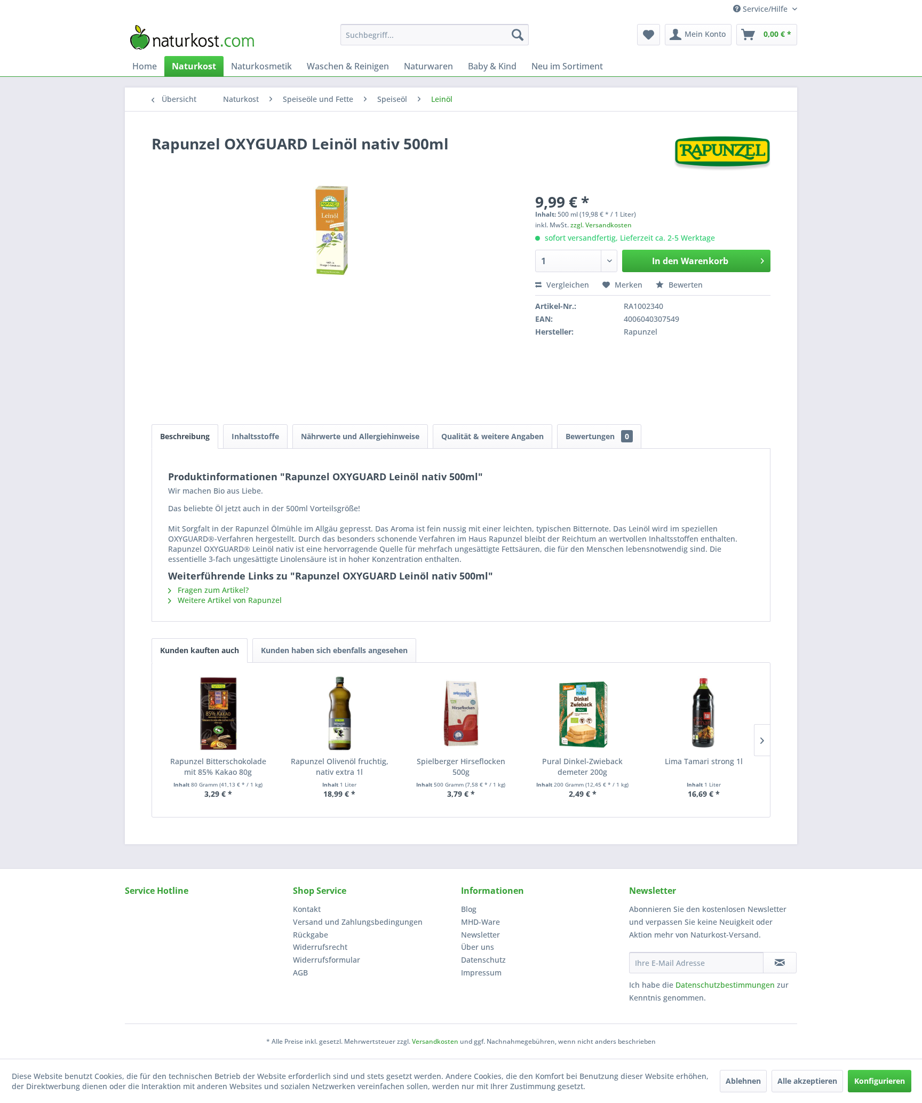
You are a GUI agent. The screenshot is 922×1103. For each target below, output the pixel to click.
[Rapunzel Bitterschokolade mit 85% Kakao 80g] (218, 713)
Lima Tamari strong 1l (704, 761)
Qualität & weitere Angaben (492, 436)
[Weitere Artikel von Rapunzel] (722, 154)
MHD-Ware (480, 922)
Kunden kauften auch (199, 650)
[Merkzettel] (648, 34)
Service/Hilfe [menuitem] (765, 9)
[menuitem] (434, 34)
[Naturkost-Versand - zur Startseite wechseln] (192, 37)
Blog (468, 909)
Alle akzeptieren (807, 1081)
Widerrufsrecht (320, 947)
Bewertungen (597, 436)
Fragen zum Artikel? (212, 590)
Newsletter (480, 935)
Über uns (477, 947)
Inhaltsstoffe (255, 436)
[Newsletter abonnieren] (780, 962)
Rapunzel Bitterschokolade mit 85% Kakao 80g (218, 766)
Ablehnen (743, 1081)
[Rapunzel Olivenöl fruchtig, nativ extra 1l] (340, 713)
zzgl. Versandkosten (601, 224)
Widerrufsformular (326, 960)
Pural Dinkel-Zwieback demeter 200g (582, 766)
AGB (300, 972)
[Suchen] (517, 34)
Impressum (481, 972)
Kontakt (307, 909)
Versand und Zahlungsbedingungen (358, 922)
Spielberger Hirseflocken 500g (461, 766)
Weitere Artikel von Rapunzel (229, 600)
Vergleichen (566, 285)
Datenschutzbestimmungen (725, 985)
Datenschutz (483, 960)
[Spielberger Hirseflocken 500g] (461, 713)
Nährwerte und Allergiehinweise (360, 436)
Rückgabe (310, 935)
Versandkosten (435, 1041)
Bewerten (684, 285)
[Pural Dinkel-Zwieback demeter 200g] (582, 713)
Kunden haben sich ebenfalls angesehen (334, 650)
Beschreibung (185, 436)
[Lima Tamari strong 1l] (704, 713)
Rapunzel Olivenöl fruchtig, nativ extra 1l (339, 766)
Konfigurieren (879, 1081)
